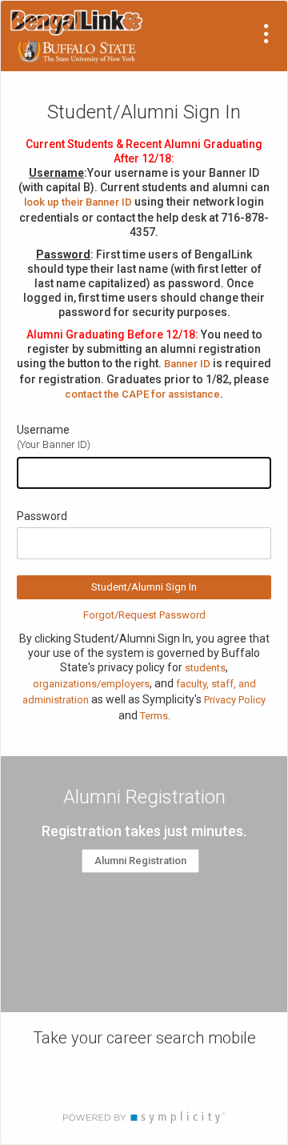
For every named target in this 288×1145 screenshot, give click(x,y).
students (205, 668)
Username (43, 429)
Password (42, 516)
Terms (154, 716)
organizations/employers (91, 684)
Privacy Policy (235, 700)
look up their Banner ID (78, 202)
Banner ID (187, 364)
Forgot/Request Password (144, 615)
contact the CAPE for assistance (142, 394)
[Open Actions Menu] (266, 33)
